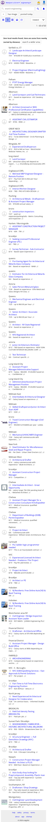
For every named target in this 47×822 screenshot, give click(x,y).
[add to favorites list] (10, 50)
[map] (21, 20)
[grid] (12, 20)
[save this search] (43, 9)
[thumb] (8, 20)
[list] (3, 20)
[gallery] (17, 20)
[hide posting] (42, 56)
